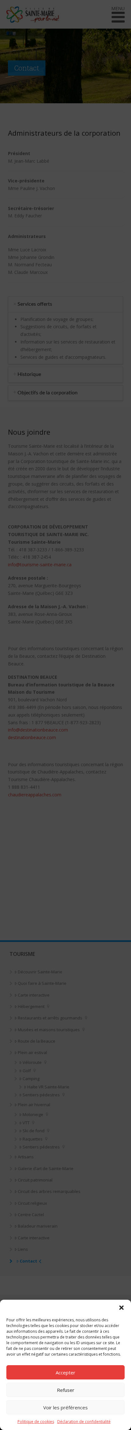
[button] (121, 1307)
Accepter (65, 1372)
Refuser (65, 1390)
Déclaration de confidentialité (84, 1421)
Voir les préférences (65, 1407)
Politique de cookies (35, 1421)
